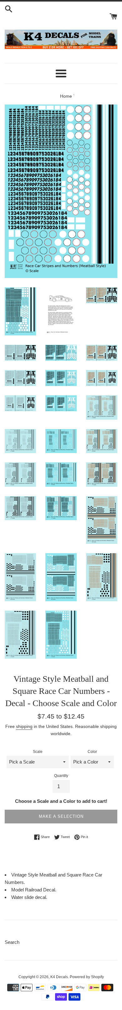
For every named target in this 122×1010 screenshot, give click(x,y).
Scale (38, 751)
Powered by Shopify (87, 977)
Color (92, 751)
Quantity (61, 775)
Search (12, 942)
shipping (24, 726)
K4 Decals (59, 977)
